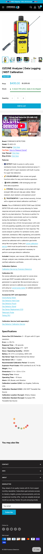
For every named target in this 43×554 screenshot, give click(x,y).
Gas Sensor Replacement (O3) (12, 309)
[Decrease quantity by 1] (12, 98)
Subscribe (9, 512)
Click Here (16, 147)
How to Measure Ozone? (18, 150)
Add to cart (21, 106)
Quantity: (5, 98)
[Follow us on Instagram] (7, 529)
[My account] (35, 7)
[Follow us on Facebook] (3, 529)
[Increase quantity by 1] (23, 98)
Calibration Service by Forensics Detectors (17, 269)
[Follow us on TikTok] (15, 529)
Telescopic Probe (8, 312)
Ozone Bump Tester (9, 298)
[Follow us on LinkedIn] (19, 529)
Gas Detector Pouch (9, 304)
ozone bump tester (18, 288)
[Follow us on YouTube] (11, 529)
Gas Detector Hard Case (10, 301)
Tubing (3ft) (6, 315)
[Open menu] (3, 7)
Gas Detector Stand (9, 306)
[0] (39, 7)
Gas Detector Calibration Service (13, 324)
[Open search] (31, 7)
